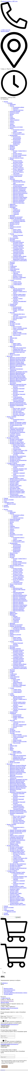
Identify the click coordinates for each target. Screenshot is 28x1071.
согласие (3, 1063)
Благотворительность (9, 990)
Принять (4, 1066)
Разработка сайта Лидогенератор (9, 1008)
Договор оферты (8, 994)
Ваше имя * (4, 1016)
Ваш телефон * (5, 1017)
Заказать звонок (5, 31)
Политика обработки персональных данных (15, 992)
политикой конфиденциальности (9, 1024)
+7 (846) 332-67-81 (5, 30)
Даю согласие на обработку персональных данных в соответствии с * (11, 1023)
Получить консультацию (7, 1001)
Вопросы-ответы (8, 988)
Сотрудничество (8, 991)
